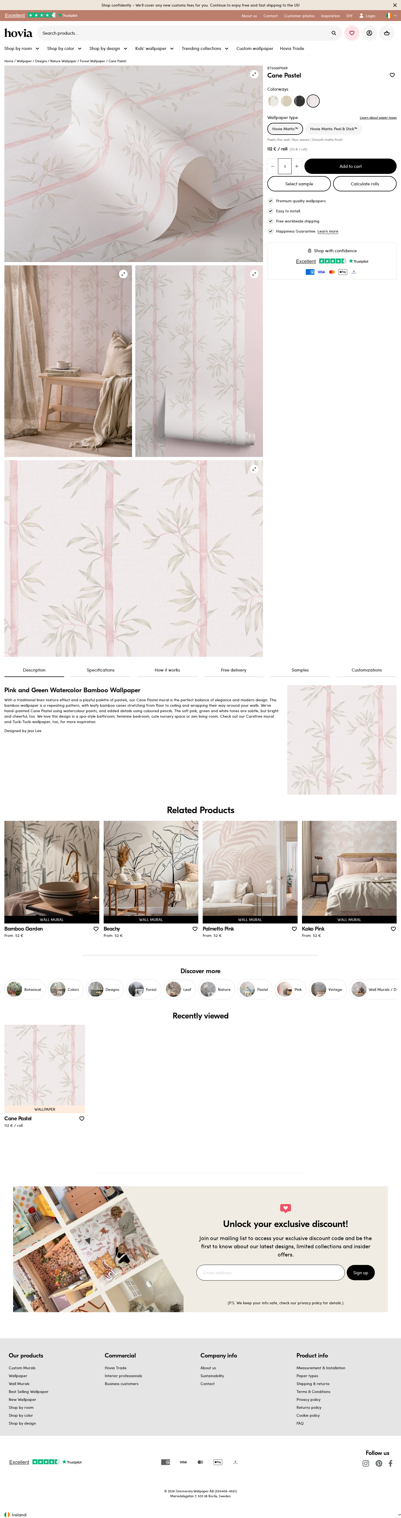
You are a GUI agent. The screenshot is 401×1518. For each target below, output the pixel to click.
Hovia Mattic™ (285, 128)
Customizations (367, 670)
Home (8, 61)
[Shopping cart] (386, 33)
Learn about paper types (378, 117)
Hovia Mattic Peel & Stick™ (333, 128)
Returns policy (309, 1407)
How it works (167, 670)
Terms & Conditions (313, 1391)
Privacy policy (309, 1399)
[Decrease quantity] (272, 166)
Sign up (360, 1272)
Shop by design (22, 1423)
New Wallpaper (22, 1399)
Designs (41, 61)
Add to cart (351, 166)
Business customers (122, 1383)
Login (370, 15)
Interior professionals (123, 1375)
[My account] (369, 33)
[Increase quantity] (296, 166)
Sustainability (212, 1375)
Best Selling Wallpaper (29, 1391)
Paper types (307, 1375)
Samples (300, 670)
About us (208, 1367)
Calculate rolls (365, 183)
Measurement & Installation (321, 1367)
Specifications (101, 670)
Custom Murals (22, 1367)
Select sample (299, 183)
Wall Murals (19, 1383)
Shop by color (21, 1415)
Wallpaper (24, 61)
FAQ (300, 1423)
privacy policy (310, 1302)
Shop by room (21, 1407)
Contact (207, 1383)
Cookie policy (308, 1415)
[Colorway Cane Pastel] (313, 101)
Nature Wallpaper (63, 61)
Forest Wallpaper (92, 61)
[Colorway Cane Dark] (300, 101)
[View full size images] (254, 74)
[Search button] (333, 33)
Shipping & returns (313, 1383)
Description (34, 670)
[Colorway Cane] (273, 101)
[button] (389, 16)
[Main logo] (19, 33)
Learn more (328, 231)
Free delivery (233, 670)
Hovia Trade (116, 1367)
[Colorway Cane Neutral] (286, 101)
